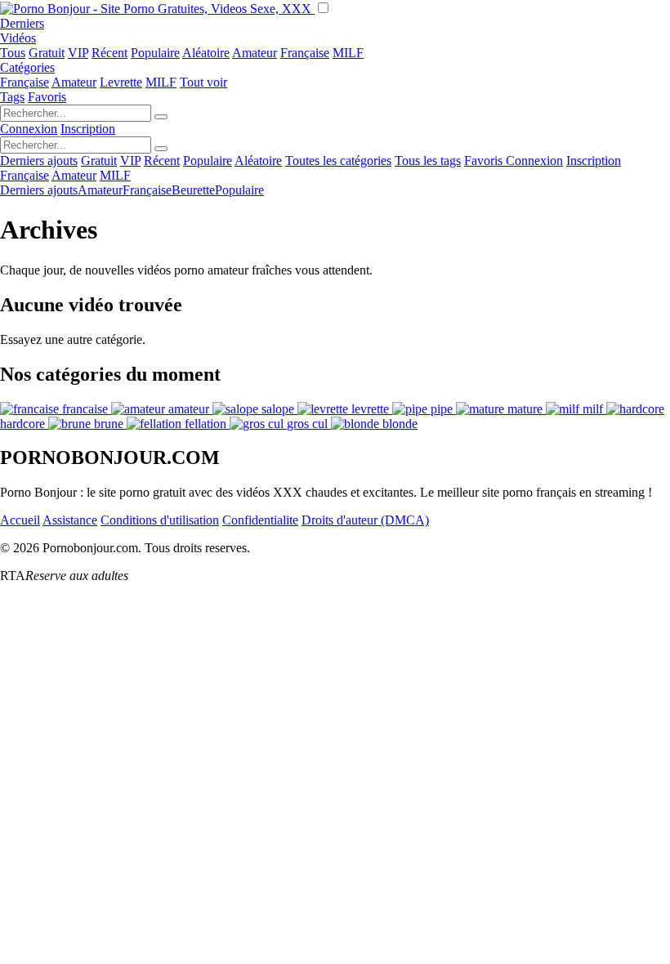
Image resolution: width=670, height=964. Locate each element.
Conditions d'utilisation (159, 520)
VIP (78, 53)
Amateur (254, 53)
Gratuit (47, 53)
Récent (109, 53)
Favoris (47, 97)
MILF (348, 53)
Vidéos (18, 38)
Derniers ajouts (39, 160)
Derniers (22, 23)
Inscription (87, 129)
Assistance (69, 520)
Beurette (193, 190)
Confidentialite (260, 520)
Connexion (28, 129)
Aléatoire (206, 53)
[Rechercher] (161, 116)
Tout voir (203, 82)
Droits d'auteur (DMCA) (365, 520)
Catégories (27, 67)
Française (304, 53)
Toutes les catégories (338, 160)
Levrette (121, 82)
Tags (12, 97)
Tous (12, 53)
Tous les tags (428, 160)
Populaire (155, 53)
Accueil (20, 520)
